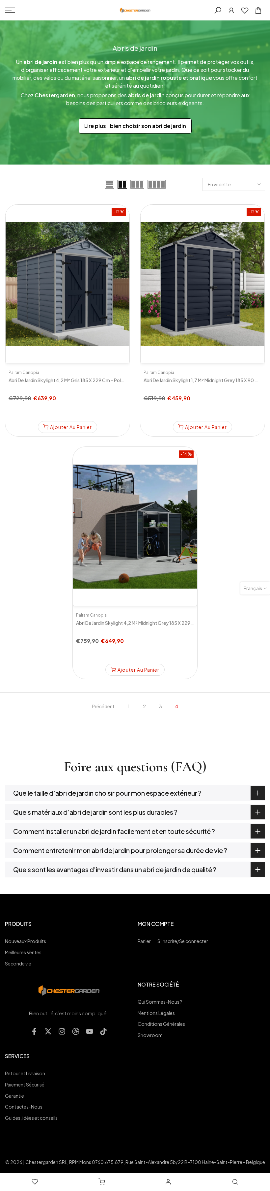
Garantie (14, 1096)
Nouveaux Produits (25, 941)
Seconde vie (18, 963)
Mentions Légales (156, 1013)
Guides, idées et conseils (31, 1118)
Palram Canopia (24, 372)
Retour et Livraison (25, 1073)
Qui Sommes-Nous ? (160, 1002)
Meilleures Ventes (23, 952)
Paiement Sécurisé (24, 1084)
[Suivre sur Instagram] (62, 1031)
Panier (144, 941)
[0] (245, 10)
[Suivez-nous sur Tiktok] (103, 1031)
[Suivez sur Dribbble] (75, 1031)
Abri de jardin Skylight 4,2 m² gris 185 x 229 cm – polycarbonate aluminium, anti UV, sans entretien (114, 380)
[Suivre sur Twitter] (48, 1031)
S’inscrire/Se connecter (182, 941)
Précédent (103, 706)
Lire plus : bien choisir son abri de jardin (135, 125)
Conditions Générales (161, 1024)
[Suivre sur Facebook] (34, 1031)
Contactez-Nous (23, 1107)
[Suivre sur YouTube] (89, 1031)
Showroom (150, 1035)
